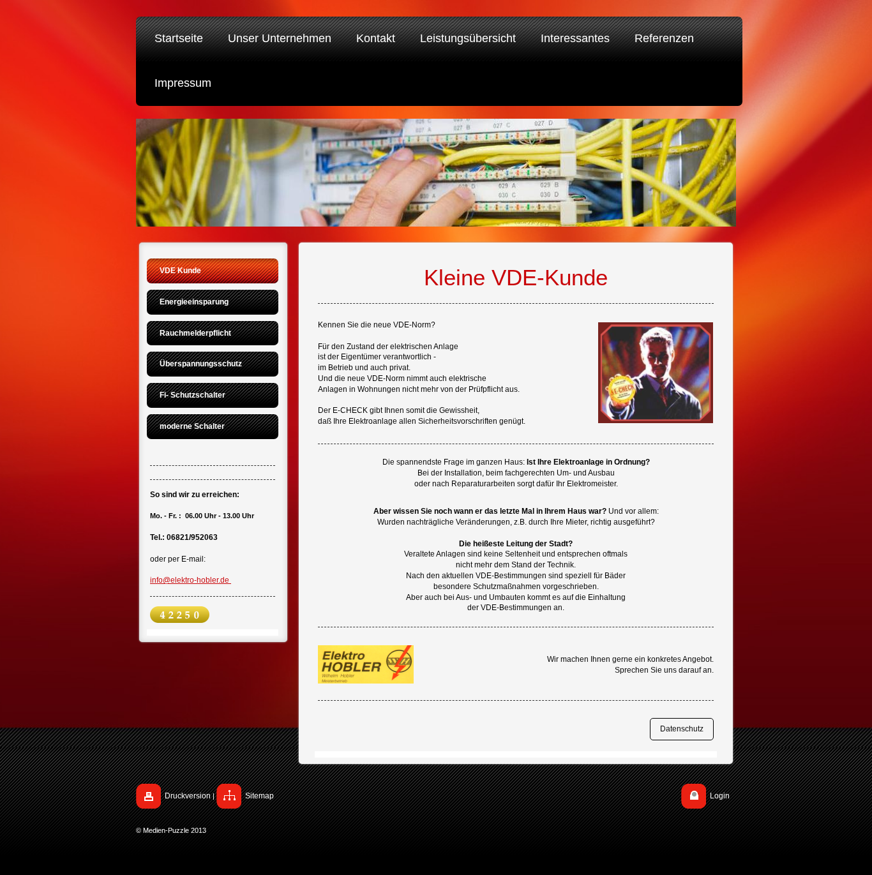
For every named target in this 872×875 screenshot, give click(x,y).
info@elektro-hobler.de (189, 580)
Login (720, 795)
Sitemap (259, 795)
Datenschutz (681, 728)
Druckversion (188, 795)
